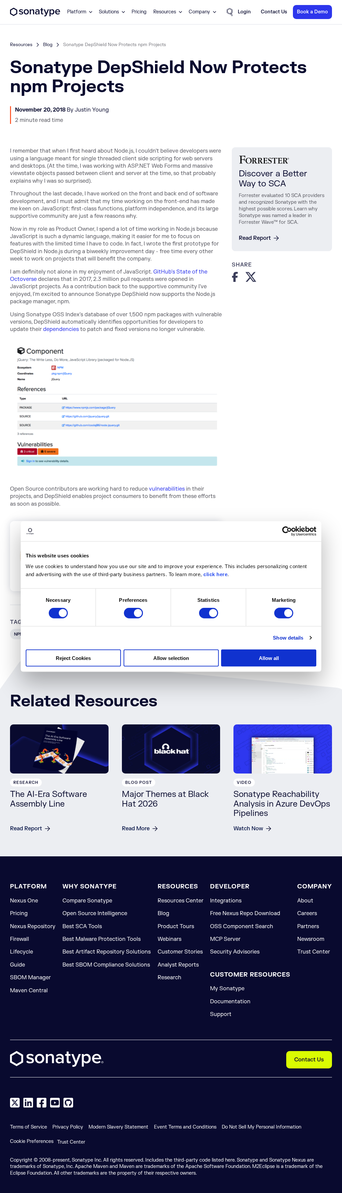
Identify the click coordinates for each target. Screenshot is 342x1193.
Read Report (255, 238)
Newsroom (310, 939)
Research (169, 977)
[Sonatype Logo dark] (35, 14)
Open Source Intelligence (94, 913)
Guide (17, 965)
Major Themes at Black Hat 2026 (165, 799)
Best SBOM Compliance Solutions (106, 965)
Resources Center (180, 900)
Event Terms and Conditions (185, 1127)
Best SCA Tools (82, 926)
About (305, 900)
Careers (307, 913)
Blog (47, 44)
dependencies (61, 329)
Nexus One (24, 900)
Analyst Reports (178, 965)
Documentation (230, 1001)
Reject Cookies (73, 658)
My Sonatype (227, 988)
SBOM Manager (30, 977)
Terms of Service (28, 1127)
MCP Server (225, 939)
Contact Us (309, 1059)
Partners (308, 926)
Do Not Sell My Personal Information (261, 1127)
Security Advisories (235, 952)
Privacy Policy (67, 1127)
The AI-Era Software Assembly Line (48, 799)
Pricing (139, 12)
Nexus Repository (32, 926)
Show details (288, 638)
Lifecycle (21, 952)
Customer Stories (180, 952)
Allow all (269, 658)
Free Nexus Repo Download (245, 913)
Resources (21, 44)
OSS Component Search (241, 926)
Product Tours (176, 926)
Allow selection (171, 658)
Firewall (19, 939)
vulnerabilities (167, 489)
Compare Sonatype (87, 900)
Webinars (169, 939)
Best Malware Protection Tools (101, 939)
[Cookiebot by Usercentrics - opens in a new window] (287, 531)
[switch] (133, 613)
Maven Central (29, 990)
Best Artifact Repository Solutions (106, 952)
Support (220, 1014)
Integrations (225, 900)
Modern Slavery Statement (118, 1127)
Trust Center (313, 952)
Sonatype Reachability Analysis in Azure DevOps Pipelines (281, 804)
